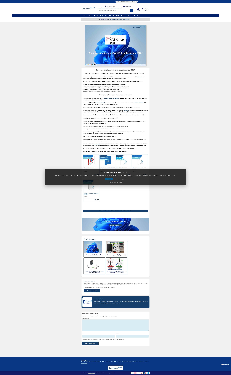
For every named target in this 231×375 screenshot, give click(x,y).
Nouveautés (134, 1)
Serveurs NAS (108, 15)
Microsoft (96, 15)
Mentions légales (126, 361)
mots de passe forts (100, 102)
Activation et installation (125, 1)
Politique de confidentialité (107, 361)
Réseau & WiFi (116, 15)
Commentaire (85, 318)
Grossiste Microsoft (95, 361)
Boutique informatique (104, 19)
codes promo (84, 363)
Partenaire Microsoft (85, 361)
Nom (83, 334)
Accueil (83, 15)
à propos (146, 361)
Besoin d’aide (226, 364)
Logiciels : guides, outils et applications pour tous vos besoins (124, 73)
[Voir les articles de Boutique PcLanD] (87, 302)
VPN (128, 15)
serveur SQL (97, 144)
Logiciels (89, 15)
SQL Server (139, 77)
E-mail (117, 334)
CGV (100, 361)
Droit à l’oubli (133, 361)
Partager (142, 73)
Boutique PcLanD (98, 299)
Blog (118, 1)
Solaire (138, 15)
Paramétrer (117, 179)
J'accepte (109, 179)
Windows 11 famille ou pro (115, 225)
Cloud (101, 15)
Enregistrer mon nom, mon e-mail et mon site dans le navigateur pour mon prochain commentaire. (103, 339)
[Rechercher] (131, 10)
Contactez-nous (128, 6)
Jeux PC (133, 15)
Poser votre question (91, 290)
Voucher (123, 15)
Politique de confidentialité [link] (115, 182)
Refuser (124, 179)
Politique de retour (118, 361)
